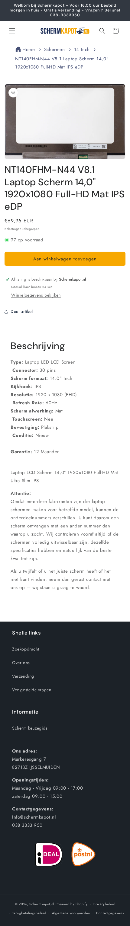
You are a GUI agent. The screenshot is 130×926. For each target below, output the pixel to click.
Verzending (23, 676)
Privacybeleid (104, 904)
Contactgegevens (110, 913)
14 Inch (82, 49)
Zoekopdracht (25, 649)
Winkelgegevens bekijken (36, 295)
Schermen (54, 49)
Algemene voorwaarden (71, 913)
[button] (12, 30)
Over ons (21, 663)
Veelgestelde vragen (31, 690)
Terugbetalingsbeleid (29, 913)
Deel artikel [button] (22, 311)
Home (28, 49)
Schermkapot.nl (41, 904)
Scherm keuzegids (30, 728)
